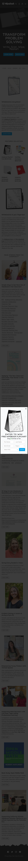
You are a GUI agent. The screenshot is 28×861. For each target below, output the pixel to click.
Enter (22, 449)
